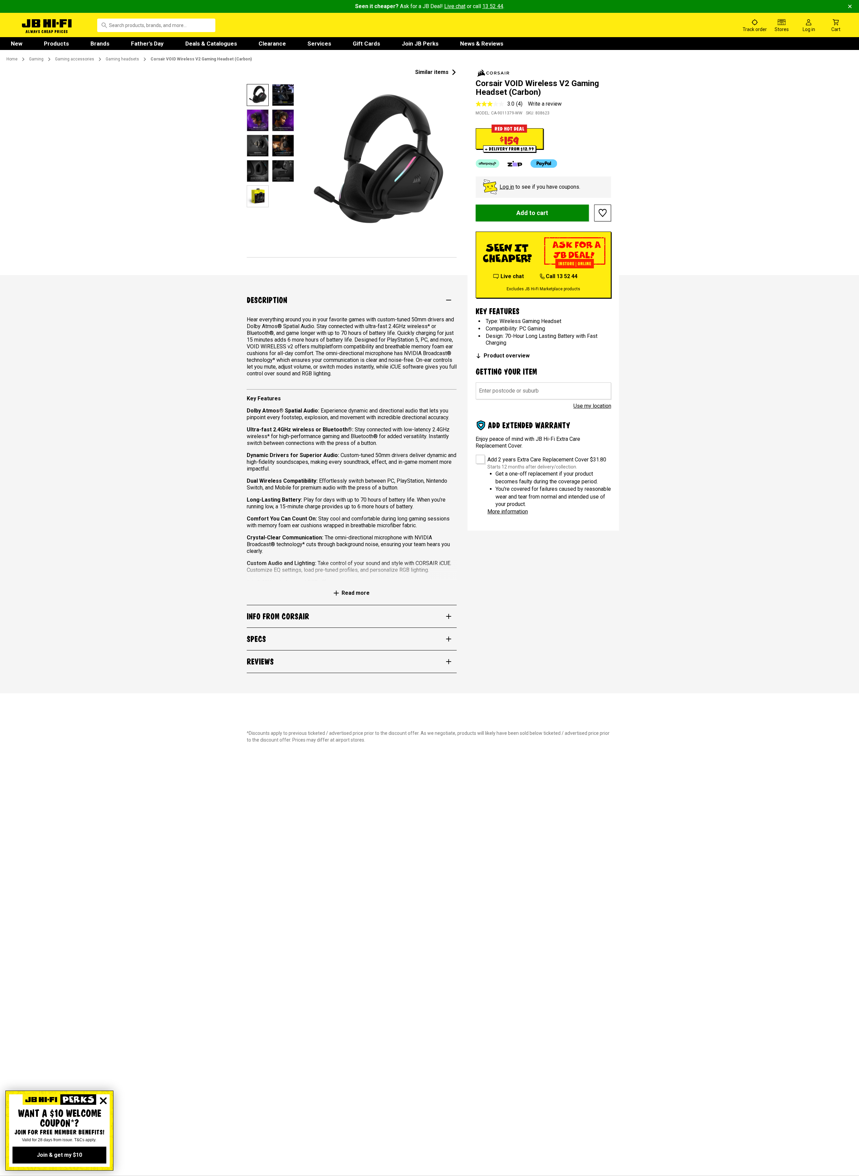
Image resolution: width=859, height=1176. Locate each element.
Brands (99, 43)
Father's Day (147, 43)
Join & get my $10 (59, 1155)
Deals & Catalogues (211, 43)
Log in (507, 187)
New (16, 43)
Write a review (545, 104)
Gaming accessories (74, 59)
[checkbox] (478, 457)
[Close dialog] (103, 1100)
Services (319, 43)
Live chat (454, 6)
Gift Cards (366, 43)
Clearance (272, 43)
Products (56, 43)
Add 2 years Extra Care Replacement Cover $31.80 (546, 459)
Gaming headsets (122, 59)
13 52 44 (492, 6)
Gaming (36, 59)
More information (507, 511)
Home (12, 59)
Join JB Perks (420, 43)
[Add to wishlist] (602, 213)
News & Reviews (481, 43)
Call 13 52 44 (562, 276)
